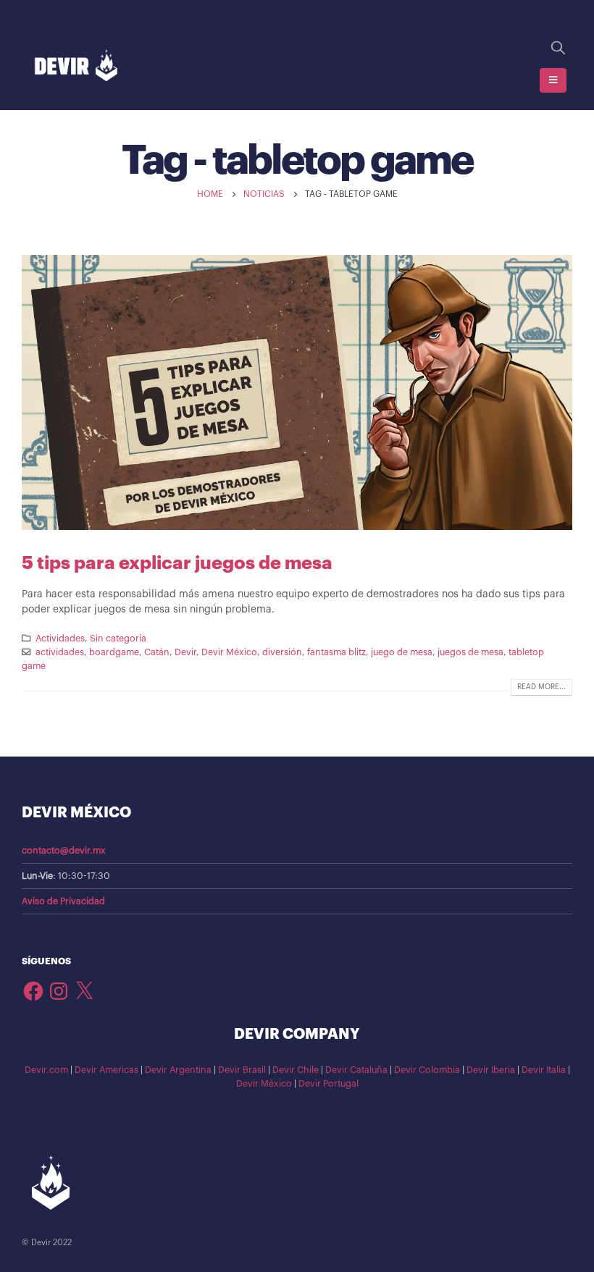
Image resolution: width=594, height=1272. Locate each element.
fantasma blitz (336, 652)
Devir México (229, 652)
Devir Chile (295, 1070)
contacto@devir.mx (64, 850)
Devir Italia (544, 1070)
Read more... (541, 687)
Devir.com (46, 1070)
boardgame (114, 652)
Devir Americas (106, 1070)
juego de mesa (401, 652)
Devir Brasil (242, 1070)
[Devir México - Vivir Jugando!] (76, 65)
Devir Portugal (328, 1083)
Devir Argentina (178, 1070)
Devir (185, 652)
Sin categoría (118, 638)
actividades (59, 652)
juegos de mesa (470, 652)
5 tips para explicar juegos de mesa (177, 563)
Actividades (60, 638)
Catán (157, 652)
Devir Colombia (427, 1070)
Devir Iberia (491, 1070)
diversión (282, 652)
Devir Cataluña (356, 1070)
